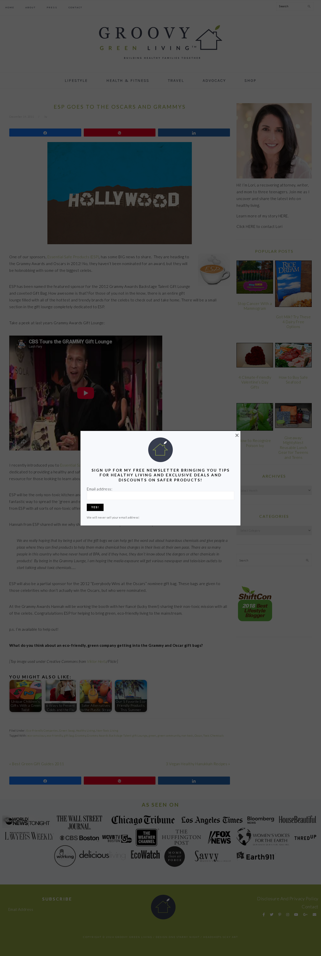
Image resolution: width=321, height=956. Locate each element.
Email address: (99, 489)
